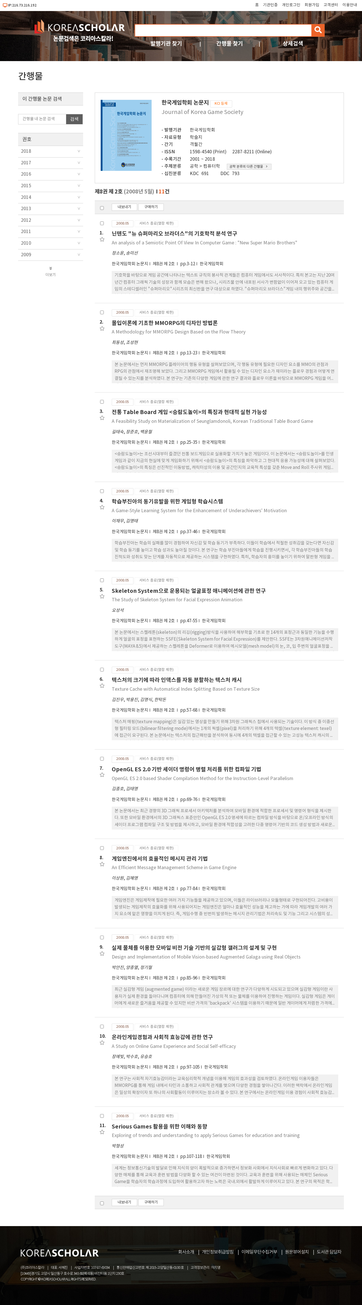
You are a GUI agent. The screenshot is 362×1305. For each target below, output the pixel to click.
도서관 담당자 (329, 1252)
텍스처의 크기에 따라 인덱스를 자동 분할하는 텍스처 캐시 (177, 680)
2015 (26, 185)
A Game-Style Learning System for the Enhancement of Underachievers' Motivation (199, 510)
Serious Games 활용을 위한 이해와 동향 (159, 1126)
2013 (26, 208)
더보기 (51, 275)
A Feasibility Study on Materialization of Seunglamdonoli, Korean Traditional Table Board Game (212, 421)
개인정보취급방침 (218, 1252)
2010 (26, 243)
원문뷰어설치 (297, 1252)
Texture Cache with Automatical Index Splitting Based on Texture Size (186, 689)
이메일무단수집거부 (259, 1252)
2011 (26, 231)
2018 (26, 151)
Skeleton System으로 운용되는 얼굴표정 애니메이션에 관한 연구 (189, 591)
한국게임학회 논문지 (130, 264)
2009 (26, 254)
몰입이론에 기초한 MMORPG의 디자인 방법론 (165, 323)
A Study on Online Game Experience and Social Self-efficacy (174, 1046)
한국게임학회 (202, 130)
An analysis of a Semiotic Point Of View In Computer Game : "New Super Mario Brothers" (204, 243)
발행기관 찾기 (166, 43)
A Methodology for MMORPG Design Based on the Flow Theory (178, 332)
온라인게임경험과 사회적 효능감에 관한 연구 (162, 1037)
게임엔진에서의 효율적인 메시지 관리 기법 (160, 859)
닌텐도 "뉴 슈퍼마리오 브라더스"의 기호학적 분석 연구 (174, 234)
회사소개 (186, 1252)
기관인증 (270, 5)
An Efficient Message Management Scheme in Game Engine (174, 867)
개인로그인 (291, 5)
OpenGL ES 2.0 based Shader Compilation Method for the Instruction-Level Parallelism (202, 778)
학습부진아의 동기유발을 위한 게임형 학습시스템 (167, 501)
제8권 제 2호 (164, 264)
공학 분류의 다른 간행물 (246, 167)
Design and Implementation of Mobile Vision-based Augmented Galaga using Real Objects (206, 957)
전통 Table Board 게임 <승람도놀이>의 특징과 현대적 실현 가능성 (189, 412)
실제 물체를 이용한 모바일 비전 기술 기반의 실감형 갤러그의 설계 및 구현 (194, 948)
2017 (26, 162)
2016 (26, 174)
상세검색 (293, 43)
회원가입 (312, 5)
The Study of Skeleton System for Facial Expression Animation (177, 599)
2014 (26, 197)
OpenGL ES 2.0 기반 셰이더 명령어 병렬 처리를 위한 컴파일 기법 (186, 769)
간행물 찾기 (229, 43)
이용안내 (349, 5)
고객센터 (331, 5)
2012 (26, 220)
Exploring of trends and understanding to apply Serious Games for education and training (206, 1135)
